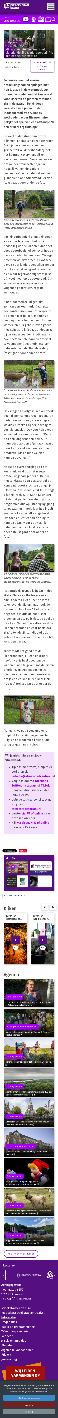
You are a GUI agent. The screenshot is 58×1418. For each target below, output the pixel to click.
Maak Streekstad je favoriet (42, 66)
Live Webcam (33, 19)
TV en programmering (15, 1331)
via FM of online (32, 813)
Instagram (30, 785)
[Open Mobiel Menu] (50, 6)
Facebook (41, 781)
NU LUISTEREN (40, 19)
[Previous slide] (4, 1275)
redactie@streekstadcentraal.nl (33, 776)
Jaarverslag (9, 1359)
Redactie (7, 1336)
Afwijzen (29, 1404)
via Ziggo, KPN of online (33, 823)
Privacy (6, 1354)
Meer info (29, 1411)
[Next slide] (54, 1275)
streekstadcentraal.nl (26, 809)
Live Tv (47, 19)
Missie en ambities (13, 1340)
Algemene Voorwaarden (17, 1350)
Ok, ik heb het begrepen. (29, 1397)
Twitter (16, 785)
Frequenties (9, 1322)
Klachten (7, 1345)
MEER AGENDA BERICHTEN (21, 1253)
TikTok (45, 785)
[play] (25, 19)
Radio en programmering (18, 1327)
